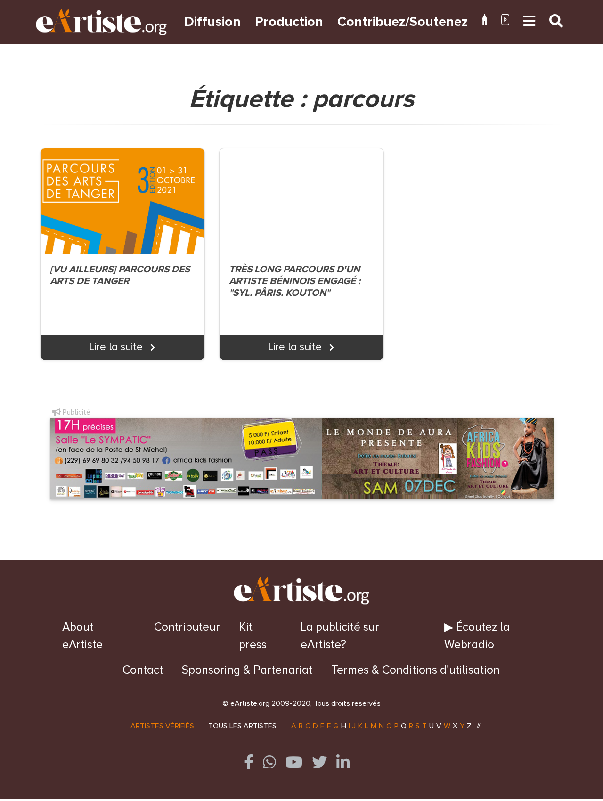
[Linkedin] (343, 761)
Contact (142, 670)
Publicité (75, 412)
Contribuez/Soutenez (402, 22)
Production (289, 22)
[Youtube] (505, 22)
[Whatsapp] (269, 761)
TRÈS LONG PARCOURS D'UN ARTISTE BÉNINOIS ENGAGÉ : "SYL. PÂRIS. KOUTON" (294, 281)
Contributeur (187, 627)
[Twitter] (319, 761)
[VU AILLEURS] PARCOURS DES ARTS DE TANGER (120, 275)
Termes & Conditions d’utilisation (415, 670)
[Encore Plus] (529, 22)
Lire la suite (118, 347)
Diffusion (212, 22)
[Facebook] (248, 761)
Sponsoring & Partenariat (247, 670)
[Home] (485, 22)
